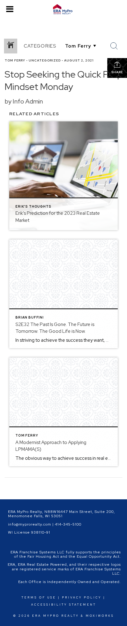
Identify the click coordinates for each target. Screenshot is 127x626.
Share (117, 72)
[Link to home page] (63, 9)
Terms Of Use (39, 597)
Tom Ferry (15, 60)
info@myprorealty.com (29, 524)
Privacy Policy (81, 597)
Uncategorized (45, 60)
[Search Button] (114, 46)
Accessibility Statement (63, 605)
